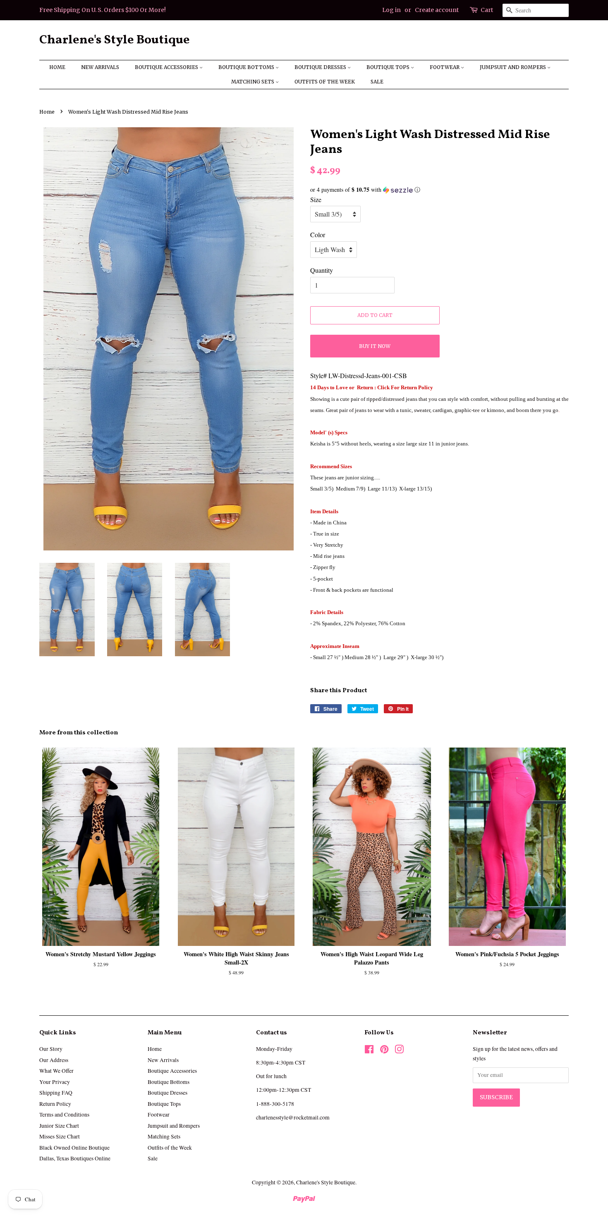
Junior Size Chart (59, 1125)
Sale (377, 82)
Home (57, 67)
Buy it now (374, 346)
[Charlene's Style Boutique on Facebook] (369, 1051)
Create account (437, 10)
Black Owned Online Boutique (74, 1147)
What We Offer (56, 1070)
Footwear (445, 67)
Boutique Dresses (320, 67)
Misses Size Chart (59, 1136)
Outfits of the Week (324, 82)
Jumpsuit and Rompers (513, 67)
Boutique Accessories (167, 67)
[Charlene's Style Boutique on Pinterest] (384, 1051)
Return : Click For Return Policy (394, 387)
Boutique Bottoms (246, 67)
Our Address (53, 1060)
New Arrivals (100, 67)
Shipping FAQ (55, 1092)
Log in (391, 10)
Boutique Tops (388, 67)
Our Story (50, 1049)
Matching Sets (253, 82)
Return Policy (55, 1103)
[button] (439, 190)
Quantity (321, 270)
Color (317, 234)
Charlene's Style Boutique (114, 40)
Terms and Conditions (64, 1114)
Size (315, 199)
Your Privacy (54, 1082)
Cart (487, 10)
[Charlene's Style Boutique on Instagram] (399, 1051)
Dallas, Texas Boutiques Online (74, 1158)
